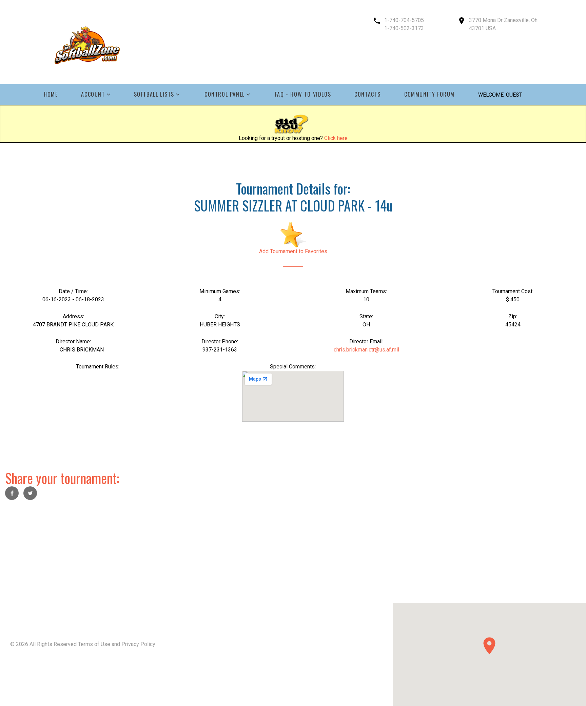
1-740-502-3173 (404, 28)
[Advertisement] (203, 555)
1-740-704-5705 (404, 20)
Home (51, 94)
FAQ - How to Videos (303, 94)
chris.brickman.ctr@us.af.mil (366, 349)
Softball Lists (154, 94)
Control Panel (224, 94)
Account (93, 94)
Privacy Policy (138, 644)
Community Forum (429, 94)
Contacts (367, 94)
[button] (489, 645)
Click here (336, 138)
